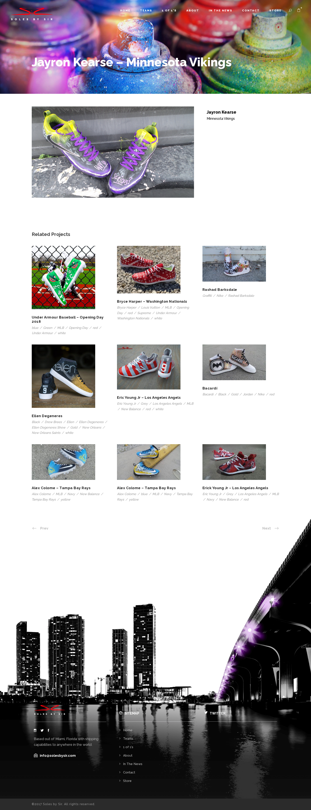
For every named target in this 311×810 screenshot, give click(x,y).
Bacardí (209, 388)
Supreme (144, 313)
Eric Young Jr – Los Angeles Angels (149, 397)
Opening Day (78, 328)
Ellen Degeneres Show (48, 427)
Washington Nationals (133, 318)
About (192, 10)
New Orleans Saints (46, 433)
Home (125, 10)
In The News (220, 10)
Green (47, 328)
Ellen (70, 422)
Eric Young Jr (126, 404)
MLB (60, 328)
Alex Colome (41, 494)
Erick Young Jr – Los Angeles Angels (235, 488)
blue (35, 328)
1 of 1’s (169, 10)
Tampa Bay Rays (44, 499)
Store (275, 10)
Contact (251, 10)
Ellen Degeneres (47, 416)
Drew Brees (53, 422)
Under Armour (42, 333)
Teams (146, 10)
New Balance (131, 409)
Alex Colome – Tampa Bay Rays (61, 488)
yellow (65, 499)
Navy (71, 494)
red (95, 328)
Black (36, 422)
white (62, 333)
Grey (144, 404)
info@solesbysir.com (58, 756)
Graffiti (207, 296)
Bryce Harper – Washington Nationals (152, 301)
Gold (73, 427)
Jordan (248, 394)
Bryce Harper (126, 307)
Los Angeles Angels (167, 404)
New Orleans (91, 427)
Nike (219, 296)
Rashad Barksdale (219, 289)
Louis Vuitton (150, 307)
